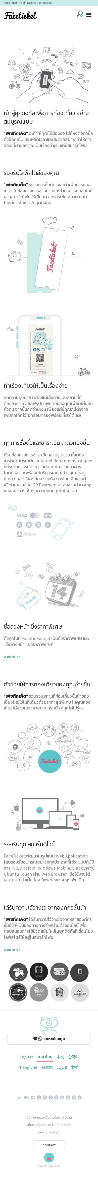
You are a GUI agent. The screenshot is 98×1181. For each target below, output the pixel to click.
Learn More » (12, 656)
